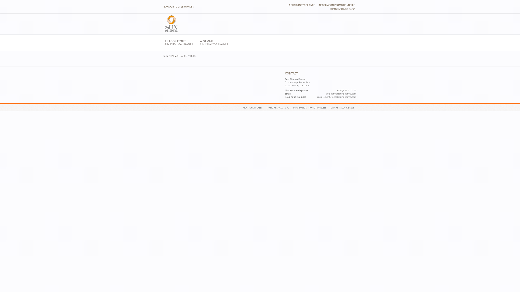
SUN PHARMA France (214, 42)
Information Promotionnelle (309, 107)
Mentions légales (252, 107)
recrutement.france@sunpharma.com (336, 97)
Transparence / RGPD (342, 8)
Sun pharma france (179, 42)
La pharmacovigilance (301, 4)
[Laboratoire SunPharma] (172, 31)
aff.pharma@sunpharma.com (341, 93)
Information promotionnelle (336, 4)
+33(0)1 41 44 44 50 (346, 90)
